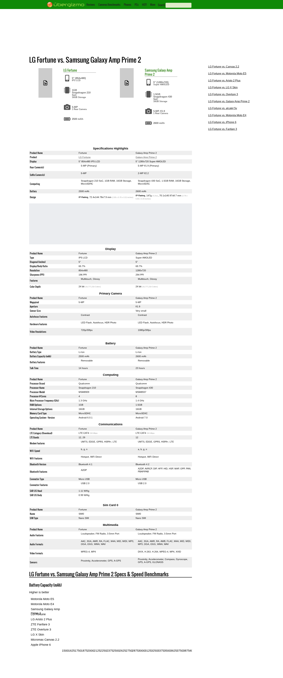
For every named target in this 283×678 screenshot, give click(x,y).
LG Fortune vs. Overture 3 (223, 94)
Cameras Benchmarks (109, 5)
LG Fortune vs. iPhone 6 (222, 122)
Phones (127, 5)
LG (65, 70)
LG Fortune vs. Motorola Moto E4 (227, 115)
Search (161, 5)
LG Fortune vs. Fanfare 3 (222, 129)
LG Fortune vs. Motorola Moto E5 (227, 73)
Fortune (72, 70)
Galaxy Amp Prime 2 (158, 72)
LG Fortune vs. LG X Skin (223, 87)
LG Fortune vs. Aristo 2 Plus (224, 80)
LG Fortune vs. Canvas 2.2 (223, 66)
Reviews (90, 5)
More (152, 5)
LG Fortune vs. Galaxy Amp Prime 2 (229, 101)
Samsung (151, 70)
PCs (137, 5)
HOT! (144, 5)
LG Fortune (85, 157)
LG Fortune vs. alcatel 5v (222, 108)
